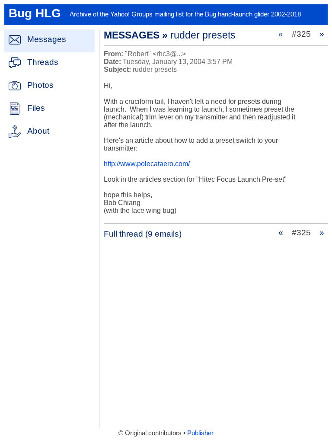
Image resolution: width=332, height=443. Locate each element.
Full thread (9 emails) (143, 233)
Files (36, 107)
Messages (46, 39)
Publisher (200, 433)
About (38, 130)
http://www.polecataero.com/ (147, 163)
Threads (42, 62)
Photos (40, 85)
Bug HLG (35, 13)
